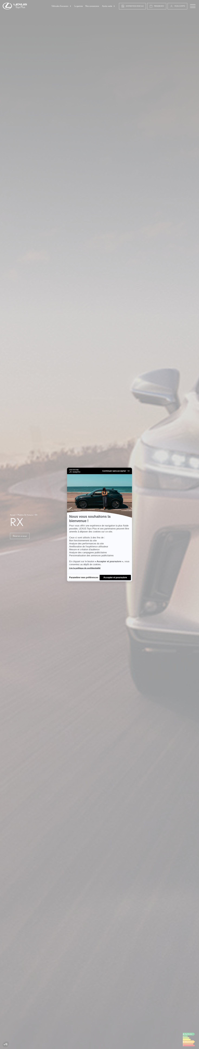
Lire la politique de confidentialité (84, 568)
